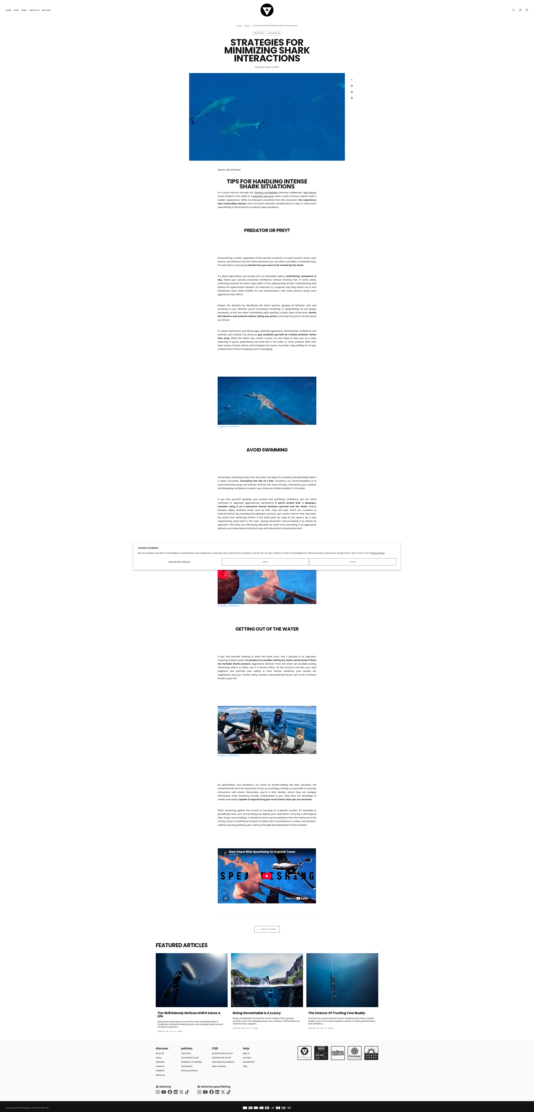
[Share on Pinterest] (352, 86)
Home (8, 10)
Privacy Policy (377, 553)
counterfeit (248, 1062)
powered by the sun (222, 1053)
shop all (160, 1053)
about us (160, 1075)
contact (247, 1057)
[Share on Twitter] (352, 80)
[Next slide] (376, 945)
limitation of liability (191, 1062)
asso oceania (219, 1066)
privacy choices (189, 1070)
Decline (353, 562)
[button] (513, 10)
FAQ (245, 1066)
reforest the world (221, 1057)
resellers (160, 1070)
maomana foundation (223, 1062)
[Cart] (526, 10)
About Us (34, 10)
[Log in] (520, 10)
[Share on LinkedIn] (352, 92)
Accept (265, 562)
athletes (160, 1062)
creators (160, 1066)
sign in (246, 1053)
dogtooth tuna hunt (263, 196)
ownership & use (190, 1057)
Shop (16, 10)
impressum (186, 1066)
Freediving (259, 33)
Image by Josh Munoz (228, 426)
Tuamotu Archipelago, (266, 192)
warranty (186, 1053)
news (158, 1057)
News (24, 10)
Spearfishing (274, 33)
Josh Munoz (309, 192)
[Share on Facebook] (352, 98)
